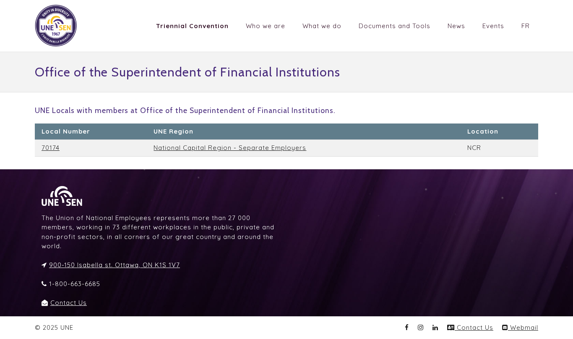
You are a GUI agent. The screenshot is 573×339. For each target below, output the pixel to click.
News (456, 26)
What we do (321, 26)
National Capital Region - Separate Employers (230, 148)
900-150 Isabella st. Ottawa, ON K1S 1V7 (114, 265)
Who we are (265, 26)
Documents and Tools (394, 26)
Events (493, 26)
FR (525, 26)
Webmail (523, 327)
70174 (51, 148)
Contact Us (68, 303)
